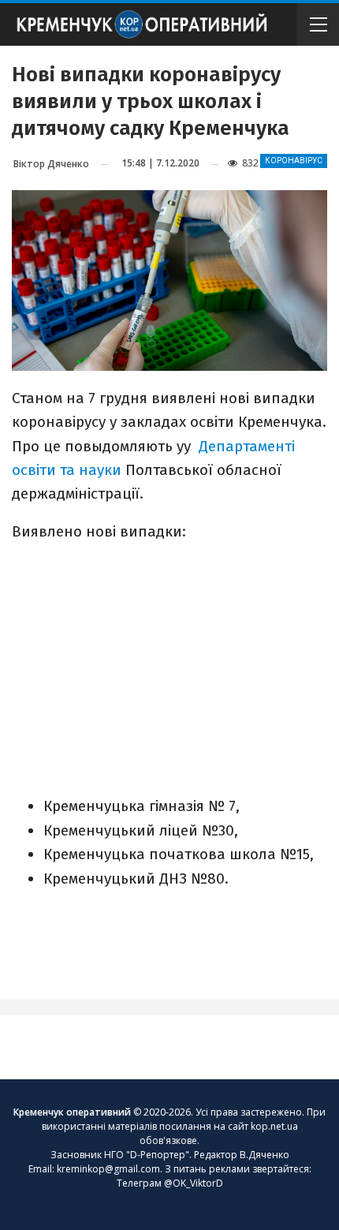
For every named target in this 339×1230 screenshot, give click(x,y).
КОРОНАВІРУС (293, 160)
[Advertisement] (169, 667)
